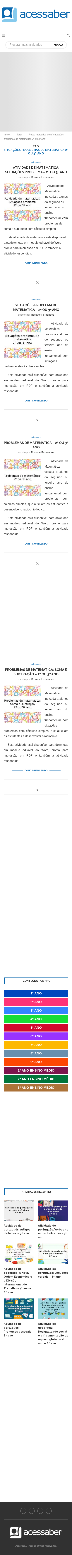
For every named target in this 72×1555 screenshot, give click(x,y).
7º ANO (36, 1045)
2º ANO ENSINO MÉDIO (36, 1079)
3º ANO (36, 1010)
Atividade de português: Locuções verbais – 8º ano (53, 1272)
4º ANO (36, 1019)
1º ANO (36, 993)
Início (7, 134)
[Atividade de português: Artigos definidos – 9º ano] (19, 1210)
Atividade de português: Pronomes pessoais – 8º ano (19, 1329)
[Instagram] (32, 1511)
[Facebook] (23, 1511)
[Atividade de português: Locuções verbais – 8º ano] (53, 1254)
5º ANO (36, 1027)
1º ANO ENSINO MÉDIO (36, 1070)
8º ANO (36, 1053)
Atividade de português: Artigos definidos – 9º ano (17, 1229)
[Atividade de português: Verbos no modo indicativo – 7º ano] (53, 1210)
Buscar (59, 45)
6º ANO (36, 1036)
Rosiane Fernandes (42, 176)
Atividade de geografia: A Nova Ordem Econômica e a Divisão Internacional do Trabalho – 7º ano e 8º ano (18, 1280)
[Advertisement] (36, 88)
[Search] (68, 35)
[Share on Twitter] (37, 282)
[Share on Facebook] (33, 282)
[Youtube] (40, 1511)
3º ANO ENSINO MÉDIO (36, 1087)
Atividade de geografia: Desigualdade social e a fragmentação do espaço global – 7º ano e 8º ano (53, 1333)
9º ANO (36, 1062)
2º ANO (36, 1002)
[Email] (49, 1511)
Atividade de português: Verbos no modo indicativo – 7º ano (53, 1231)
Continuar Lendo (36, 263)
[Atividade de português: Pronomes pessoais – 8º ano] (19, 1308)
